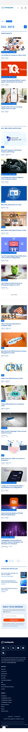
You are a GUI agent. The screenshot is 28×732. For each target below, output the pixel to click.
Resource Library (5, 704)
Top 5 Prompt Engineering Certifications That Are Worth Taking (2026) (14, 256)
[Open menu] (25, 8)
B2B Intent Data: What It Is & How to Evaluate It (13, 459)
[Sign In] (18, 8)
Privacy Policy (15, 626)
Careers (3, 689)
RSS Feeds (3, 676)
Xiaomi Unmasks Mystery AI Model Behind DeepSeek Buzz (12, 514)
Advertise (3, 684)
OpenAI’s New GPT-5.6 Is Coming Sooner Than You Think (11, 107)
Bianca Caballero (6, 154)
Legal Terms (10, 716)
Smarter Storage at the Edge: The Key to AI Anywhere (9, 574)
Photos (2, 706)
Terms (8, 626)
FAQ (2, 682)
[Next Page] (21, 561)
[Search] (22, 8)
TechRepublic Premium (6, 702)
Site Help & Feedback (6, 680)
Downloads (3, 696)
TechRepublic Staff (6, 546)
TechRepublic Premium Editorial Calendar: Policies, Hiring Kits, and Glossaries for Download (12, 542)
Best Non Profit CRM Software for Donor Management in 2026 (14, 352)
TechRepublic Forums (6, 698)
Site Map (3, 678)
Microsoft (3, 584)
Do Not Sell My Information (7, 686)
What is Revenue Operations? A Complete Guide (11, 324)
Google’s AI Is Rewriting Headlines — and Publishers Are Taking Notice (12, 486)
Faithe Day (4, 287)
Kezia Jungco (5, 84)
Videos (2, 709)
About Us (3, 669)
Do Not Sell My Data (11, 662)
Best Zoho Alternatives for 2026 (11, 205)
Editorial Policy (4, 711)
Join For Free (14, 620)
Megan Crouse (5, 57)
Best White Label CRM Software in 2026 (13, 230)
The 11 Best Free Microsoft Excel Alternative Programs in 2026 (11, 284)
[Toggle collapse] (4, 727)
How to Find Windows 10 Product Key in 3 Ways (9, 589)
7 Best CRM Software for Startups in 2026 (12, 405)
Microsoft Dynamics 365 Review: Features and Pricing (11, 151)
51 (18, 561)
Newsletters (4, 673)
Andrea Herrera (5, 381)
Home (2, 21)
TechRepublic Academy (6, 700)
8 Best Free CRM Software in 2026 (12, 378)
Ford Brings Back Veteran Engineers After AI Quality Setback (12, 178)
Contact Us (3, 671)
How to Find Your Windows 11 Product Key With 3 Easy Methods (9, 581)
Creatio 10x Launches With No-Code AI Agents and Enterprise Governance (13, 81)
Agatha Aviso (5, 207)
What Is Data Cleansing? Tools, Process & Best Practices (13, 432)
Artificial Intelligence (7, 576)
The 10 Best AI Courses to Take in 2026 (13, 55)
